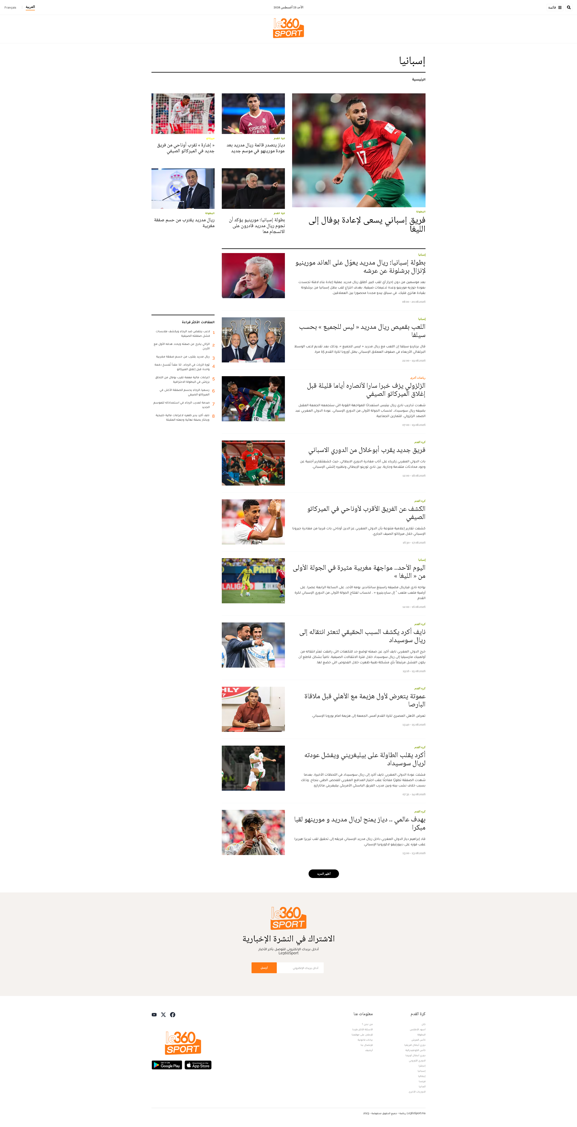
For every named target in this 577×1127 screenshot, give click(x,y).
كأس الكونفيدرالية (415, 1050)
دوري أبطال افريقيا (415, 1044)
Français (10, 7)
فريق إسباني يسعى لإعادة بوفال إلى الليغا (367, 224)
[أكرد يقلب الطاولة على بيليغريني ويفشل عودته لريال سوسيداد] (253, 768)
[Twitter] (163, 1014)
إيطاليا (422, 1076)
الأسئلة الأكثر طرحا (362, 1029)
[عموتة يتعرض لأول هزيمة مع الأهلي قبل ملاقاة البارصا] (253, 709)
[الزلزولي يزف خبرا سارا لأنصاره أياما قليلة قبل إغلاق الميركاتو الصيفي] (253, 398)
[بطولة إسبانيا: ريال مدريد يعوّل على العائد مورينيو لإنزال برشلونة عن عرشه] (253, 275)
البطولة (421, 1034)
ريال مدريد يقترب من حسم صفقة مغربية (184, 222)
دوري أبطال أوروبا (415, 1055)
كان (423, 1024)
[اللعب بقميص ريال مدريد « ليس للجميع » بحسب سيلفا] (253, 339)
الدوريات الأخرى (417, 1091)
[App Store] (198, 1065)
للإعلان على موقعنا (362, 1034)
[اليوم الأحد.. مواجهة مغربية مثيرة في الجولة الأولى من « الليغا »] (253, 580)
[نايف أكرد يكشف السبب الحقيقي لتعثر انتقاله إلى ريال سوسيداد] (253, 645)
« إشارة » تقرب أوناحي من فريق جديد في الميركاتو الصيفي (186, 148)
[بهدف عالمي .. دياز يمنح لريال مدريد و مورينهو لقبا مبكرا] (253, 832)
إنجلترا (422, 1065)
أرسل (264, 967)
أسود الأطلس (418, 1029)
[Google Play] (166, 1065)
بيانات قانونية (365, 1039)
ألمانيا (422, 1086)
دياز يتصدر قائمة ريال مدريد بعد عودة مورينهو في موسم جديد (256, 148)
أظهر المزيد (323, 873)
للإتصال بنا (367, 1044)
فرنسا (422, 1081)
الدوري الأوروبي (417, 1060)
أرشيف (369, 1050)
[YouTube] (154, 1014)
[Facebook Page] (172, 1014)
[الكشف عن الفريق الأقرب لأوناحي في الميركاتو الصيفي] (253, 521)
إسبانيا (422, 254)
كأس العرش (418, 1039)
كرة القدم (420, 442)
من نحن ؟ (367, 1024)
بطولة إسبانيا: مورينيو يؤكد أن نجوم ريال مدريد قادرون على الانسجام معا (257, 225)
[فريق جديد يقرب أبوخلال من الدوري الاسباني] (253, 463)
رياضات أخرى (418, 377)
